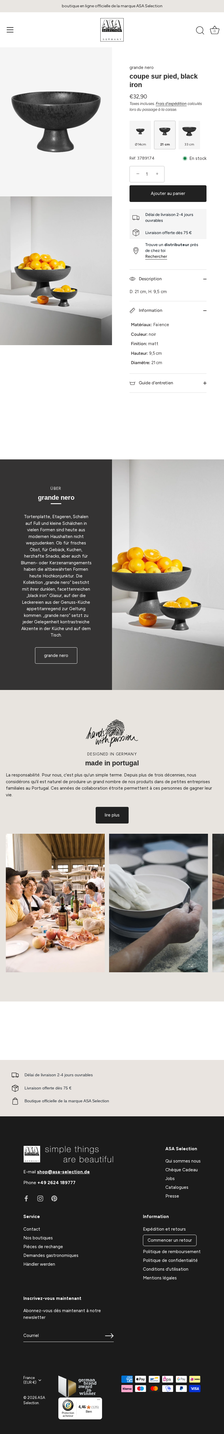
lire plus (112, 815)
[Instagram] (40, 1198)
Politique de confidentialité (170, 1260)
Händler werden (39, 1264)
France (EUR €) (29, 1380)
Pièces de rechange (43, 1246)
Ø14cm (140, 144)
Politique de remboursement (172, 1251)
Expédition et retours (164, 1229)
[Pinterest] (54, 1198)
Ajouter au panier (168, 193)
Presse (172, 1196)
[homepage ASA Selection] (112, 29)
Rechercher (156, 256)
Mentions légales (160, 1278)
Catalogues (176, 1187)
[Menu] (10, 29)
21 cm (165, 144)
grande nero (142, 67)
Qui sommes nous (183, 1161)
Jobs (170, 1178)
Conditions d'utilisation (165, 1269)
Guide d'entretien (155, 382)
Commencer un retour (170, 1240)
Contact (31, 1229)
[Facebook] (26, 1198)
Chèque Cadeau (181, 1169)
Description (150, 278)
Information (150, 310)
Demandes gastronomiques (50, 1255)
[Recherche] (200, 30)
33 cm (189, 144)
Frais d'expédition (171, 103)
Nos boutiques (38, 1238)
